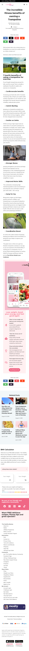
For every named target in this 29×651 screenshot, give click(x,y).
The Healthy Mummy (7, 524)
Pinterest (6, 563)
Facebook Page (8, 556)
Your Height (6, 476)
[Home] (11, 27)
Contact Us (6, 539)
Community (5, 552)
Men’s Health (7, 582)
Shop (5, 571)
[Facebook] (5, 38)
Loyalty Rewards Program (10, 533)
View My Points (8, 595)
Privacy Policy (7, 541)
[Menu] (2, 4)
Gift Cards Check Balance (10, 599)
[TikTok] (24, 506)
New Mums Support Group (10, 560)
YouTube (6, 565)
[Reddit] (22, 38)
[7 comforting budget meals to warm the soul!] (7, 424)
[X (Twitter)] (11, 38)
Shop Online (5, 569)
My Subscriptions (8, 593)
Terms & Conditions (9, 543)
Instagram (6, 561)
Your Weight (22, 476)
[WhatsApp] (5, 41)
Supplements (7, 576)
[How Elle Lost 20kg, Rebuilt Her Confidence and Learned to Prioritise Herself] (7, 400)
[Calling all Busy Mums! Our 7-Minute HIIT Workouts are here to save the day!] (21, 424)
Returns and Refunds (9, 544)
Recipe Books (7, 578)
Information (5, 535)
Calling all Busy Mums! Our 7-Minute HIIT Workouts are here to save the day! (21, 433)
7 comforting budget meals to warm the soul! (7, 431)
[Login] (24, 4)
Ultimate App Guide (9, 550)
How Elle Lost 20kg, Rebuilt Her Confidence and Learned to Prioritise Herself (7, 410)
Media (5, 528)
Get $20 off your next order (11, 597)
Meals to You (7, 584)
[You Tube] (19, 506)
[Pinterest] (16, 38)
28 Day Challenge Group (10, 558)
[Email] (11, 41)
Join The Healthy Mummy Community (13, 554)
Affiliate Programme (9, 529)
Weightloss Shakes (9, 575)
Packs (5, 580)
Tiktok (5, 567)
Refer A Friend (7, 531)
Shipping (6, 546)
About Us (6, 526)
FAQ (5, 537)
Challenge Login (8, 590)
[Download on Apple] (10, 641)
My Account (5, 586)
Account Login (7, 588)
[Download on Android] (19, 641)
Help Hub (6, 548)
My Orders (6, 592)
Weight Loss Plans (8, 573)
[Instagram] (10, 506)
